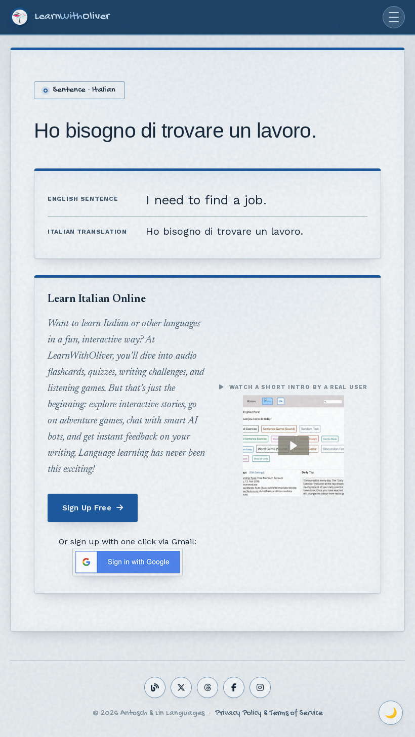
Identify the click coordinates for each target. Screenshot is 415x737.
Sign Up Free (86, 507)
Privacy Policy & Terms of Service (268, 713)
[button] (293, 445)
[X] (181, 687)
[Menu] (394, 17)
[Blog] (154, 687)
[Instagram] (260, 687)
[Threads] (207, 687)
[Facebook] (233, 687)
